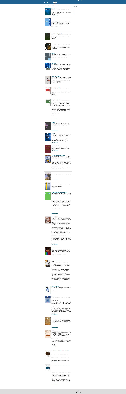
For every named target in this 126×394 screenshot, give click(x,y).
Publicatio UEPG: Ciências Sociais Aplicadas (56, 87)
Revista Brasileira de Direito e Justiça (56, 145)
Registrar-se (79, 0)
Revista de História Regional (55, 216)
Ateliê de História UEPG (54, 8)
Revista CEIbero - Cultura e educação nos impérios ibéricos (58, 155)
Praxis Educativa (53, 122)
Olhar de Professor (54, 63)
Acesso (81, 0)
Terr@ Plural (53, 296)
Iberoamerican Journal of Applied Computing (57, 33)
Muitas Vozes (53, 53)
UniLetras (53, 330)
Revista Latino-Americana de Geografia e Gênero (57, 260)
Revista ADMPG (53, 133)
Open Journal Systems (75, 6)
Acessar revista (53, 15)
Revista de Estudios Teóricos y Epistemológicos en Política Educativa (59, 192)
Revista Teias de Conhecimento (55, 286)
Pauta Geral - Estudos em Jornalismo (56, 76)
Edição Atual (56, 15)
